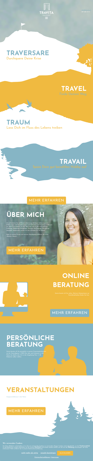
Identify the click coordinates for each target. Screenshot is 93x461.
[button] (46, 18)
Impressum (55, 457)
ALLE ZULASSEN (65, 453)
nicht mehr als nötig (29, 453)
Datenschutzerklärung (42, 457)
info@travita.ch (86, 10)
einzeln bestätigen (48, 453)
